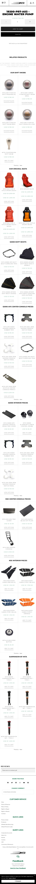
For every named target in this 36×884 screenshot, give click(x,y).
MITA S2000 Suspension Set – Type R (9, 678)
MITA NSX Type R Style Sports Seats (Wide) (9, 224)
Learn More (12, 878)
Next (21, 165)
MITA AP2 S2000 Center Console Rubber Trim (9, 328)
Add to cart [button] (9, 160)
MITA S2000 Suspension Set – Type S (27, 678)
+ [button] (30, 21)
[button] (8, 782)
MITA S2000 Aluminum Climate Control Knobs (27, 424)
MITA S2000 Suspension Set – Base (9, 708)
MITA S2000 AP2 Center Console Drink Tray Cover (9, 424)
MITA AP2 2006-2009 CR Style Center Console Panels (9, 388)
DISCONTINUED (9, 101)
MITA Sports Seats (27, 189)
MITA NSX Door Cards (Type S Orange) (27, 612)
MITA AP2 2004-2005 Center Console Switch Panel (27, 328)
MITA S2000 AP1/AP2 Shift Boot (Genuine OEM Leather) (27, 293)
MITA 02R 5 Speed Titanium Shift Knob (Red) (27, 94)
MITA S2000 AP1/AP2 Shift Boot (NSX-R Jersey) (27, 263)
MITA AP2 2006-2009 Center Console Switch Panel (9, 358)
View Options (9, 201)
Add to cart (18, 29)
